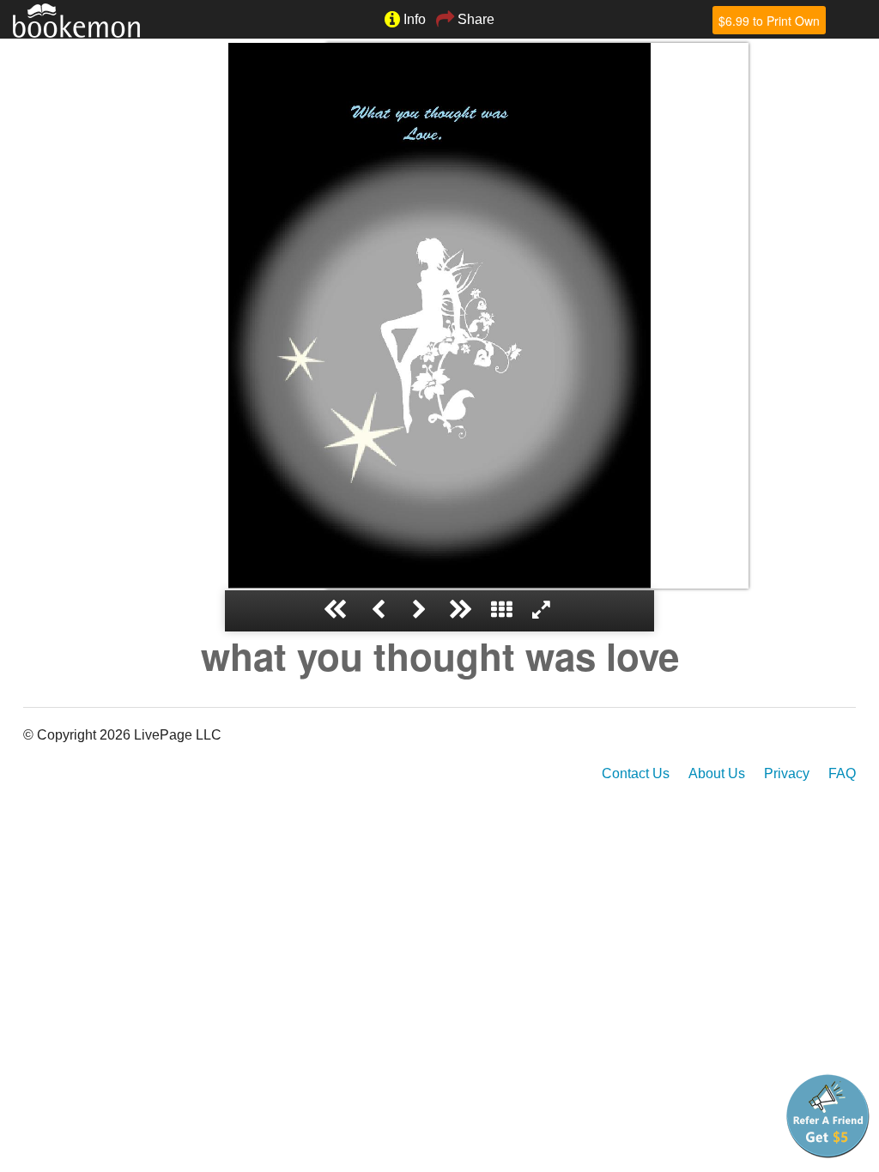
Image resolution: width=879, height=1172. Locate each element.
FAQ (842, 773)
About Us (716, 773)
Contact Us (636, 773)
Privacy (786, 773)
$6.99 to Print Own (769, 20)
